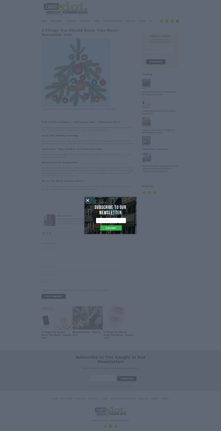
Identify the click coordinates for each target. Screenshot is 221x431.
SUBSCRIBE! (111, 228)
